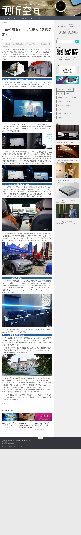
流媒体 (74, 97)
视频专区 (32, 18)
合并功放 (60, 97)
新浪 (67, 58)
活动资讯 (4, 22)
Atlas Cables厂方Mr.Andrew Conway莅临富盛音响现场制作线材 (26, 425)
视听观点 (60, 109)
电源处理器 (61, 101)
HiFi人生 (60, 94)
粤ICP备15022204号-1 (23, 440)
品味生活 (23, 18)
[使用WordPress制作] (7, 446)
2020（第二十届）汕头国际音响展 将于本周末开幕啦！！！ (42, 425)
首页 (3, 18)
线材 (68, 101)
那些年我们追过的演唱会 (64, 113)
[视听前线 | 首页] (21, 9)
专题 (38, 18)
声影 (67, 97)
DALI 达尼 (69, 90)
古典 (75, 94)
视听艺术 (15, 18)
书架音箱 (68, 94)
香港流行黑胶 (61, 117)
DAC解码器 (61, 90)
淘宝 (75, 58)
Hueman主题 (19, 446)
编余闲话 (60, 105)
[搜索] (77, 41)
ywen (5, 39)
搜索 (57, 38)
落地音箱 (68, 105)
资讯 (8, 18)
